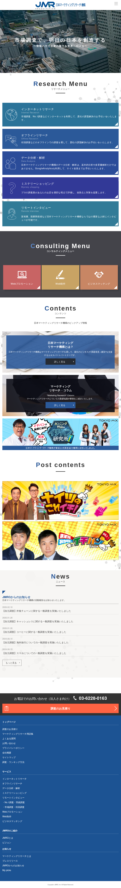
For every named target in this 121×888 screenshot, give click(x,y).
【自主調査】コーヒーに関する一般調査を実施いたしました (34, 631)
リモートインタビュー (13, 797)
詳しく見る (59, 361)
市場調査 (9, 806)
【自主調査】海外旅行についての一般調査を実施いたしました (35, 642)
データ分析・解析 (11, 788)
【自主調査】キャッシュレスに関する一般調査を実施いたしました (37, 621)
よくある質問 (9, 738)
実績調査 (20, 802)
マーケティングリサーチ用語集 (17, 733)
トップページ (9, 721)
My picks (6, 870)
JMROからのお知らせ (13, 865)
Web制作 (60, 283)
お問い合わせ (9, 743)
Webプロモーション (22, 283)
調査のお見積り (60, 708)
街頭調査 (20, 806)
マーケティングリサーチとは (16, 856)
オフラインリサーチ (12, 783)
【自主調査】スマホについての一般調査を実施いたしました (34, 653)
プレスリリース (10, 860)
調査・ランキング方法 (13, 762)
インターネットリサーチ (14, 778)
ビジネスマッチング (99, 283)
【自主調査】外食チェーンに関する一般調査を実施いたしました (36, 610)
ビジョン (6, 842)
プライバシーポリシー (13, 747)
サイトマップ (9, 757)
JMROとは (7, 837)
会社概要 (6, 752)
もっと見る (11, 662)
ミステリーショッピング (14, 792)
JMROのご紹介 (10, 830)
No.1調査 (9, 802)
